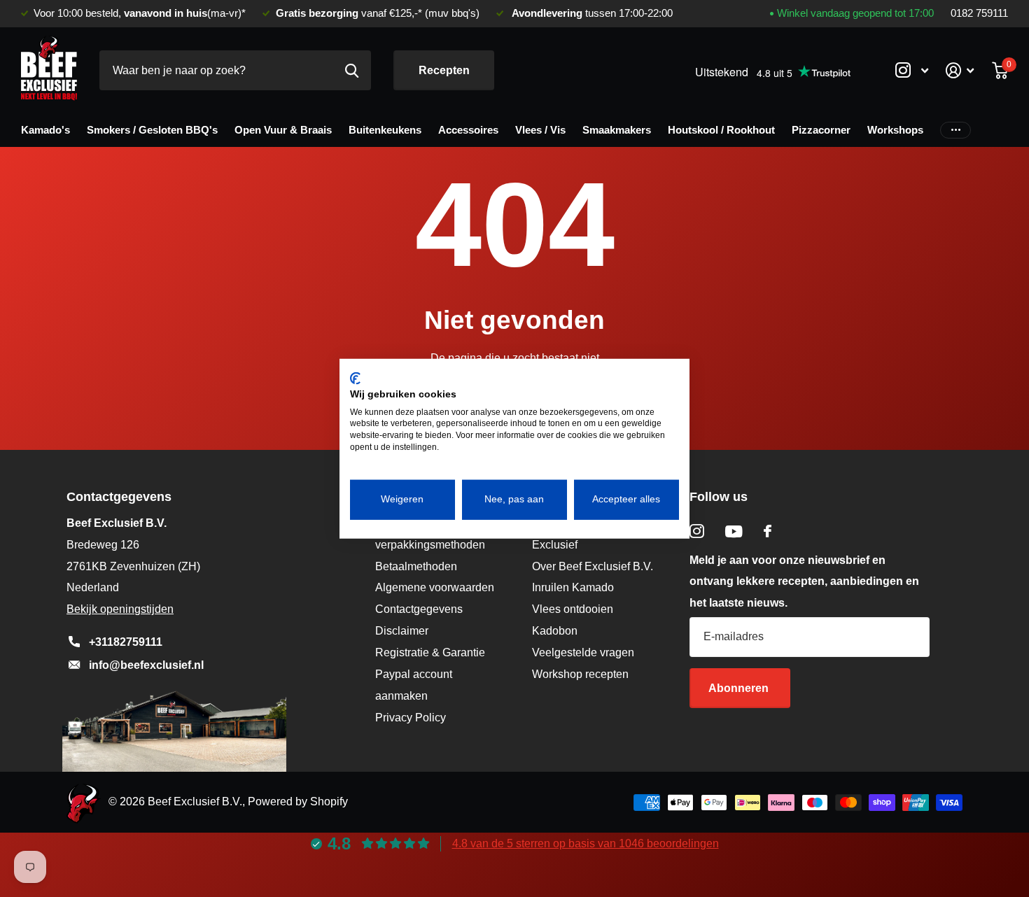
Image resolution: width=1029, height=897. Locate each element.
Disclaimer (401, 631)
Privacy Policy (410, 717)
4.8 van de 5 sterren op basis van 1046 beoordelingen (585, 843)
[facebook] (767, 531)
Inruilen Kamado (573, 587)
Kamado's (45, 130)
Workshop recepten (580, 674)
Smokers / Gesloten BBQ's (152, 130)
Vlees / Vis (540, 130)
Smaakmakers (616, 130)
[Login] (960, 70)
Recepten (444, 70)
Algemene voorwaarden (434, 587)
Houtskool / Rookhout (721, 130)
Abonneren (739, 688)
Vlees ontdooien (572, 609)
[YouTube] (734, 531)
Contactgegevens (419, 609)
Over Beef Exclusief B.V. (592, 566)
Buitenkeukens (385, 130)
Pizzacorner (821, 130)
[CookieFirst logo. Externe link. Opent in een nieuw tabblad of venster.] (355, 378)
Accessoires (468, 130)
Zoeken (351, 70)
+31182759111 (125, 642)
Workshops (895, 130)
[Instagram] (697, 531)
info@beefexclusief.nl (146, 665)
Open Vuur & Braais (283, 130)
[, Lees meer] (911, 70)
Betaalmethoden (416, 566)
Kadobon (555, 631)
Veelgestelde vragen (583, 652)
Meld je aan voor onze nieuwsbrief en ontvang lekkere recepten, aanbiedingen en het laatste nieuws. (804, 581)
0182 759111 (979, 13)
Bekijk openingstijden (120, 609)
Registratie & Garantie (430, 652)
